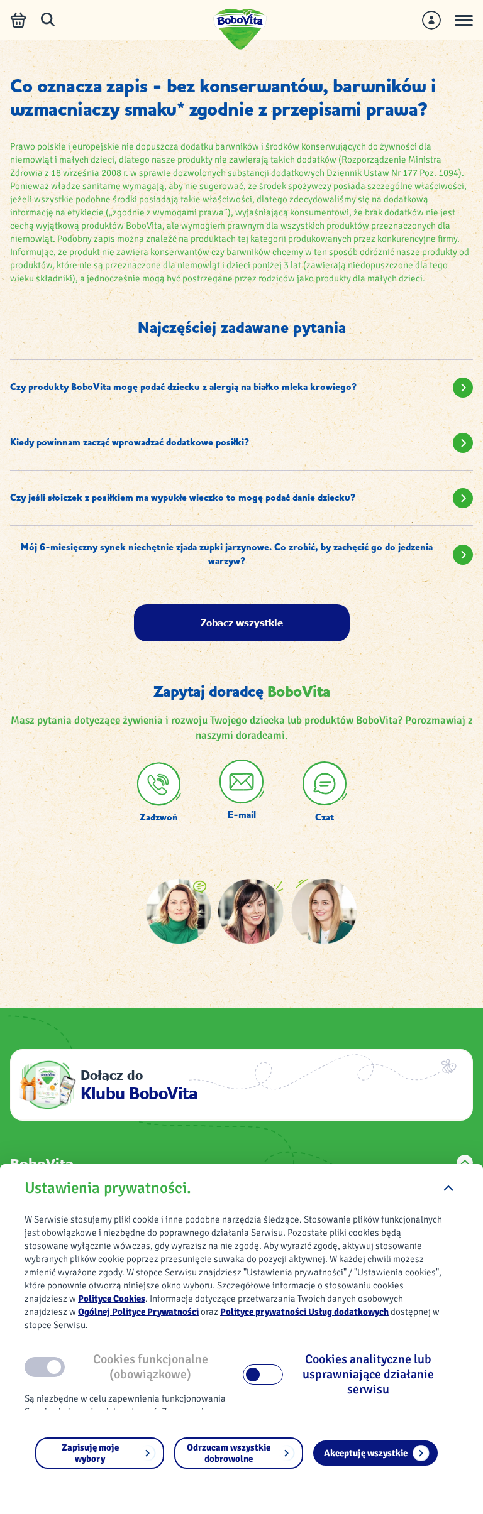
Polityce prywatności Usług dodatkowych (304, 1311)
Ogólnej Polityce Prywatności (138, 1311)
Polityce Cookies (111, 1298)
